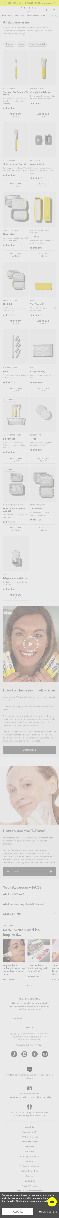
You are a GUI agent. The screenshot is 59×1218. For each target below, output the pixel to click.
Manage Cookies (48, 1211)
